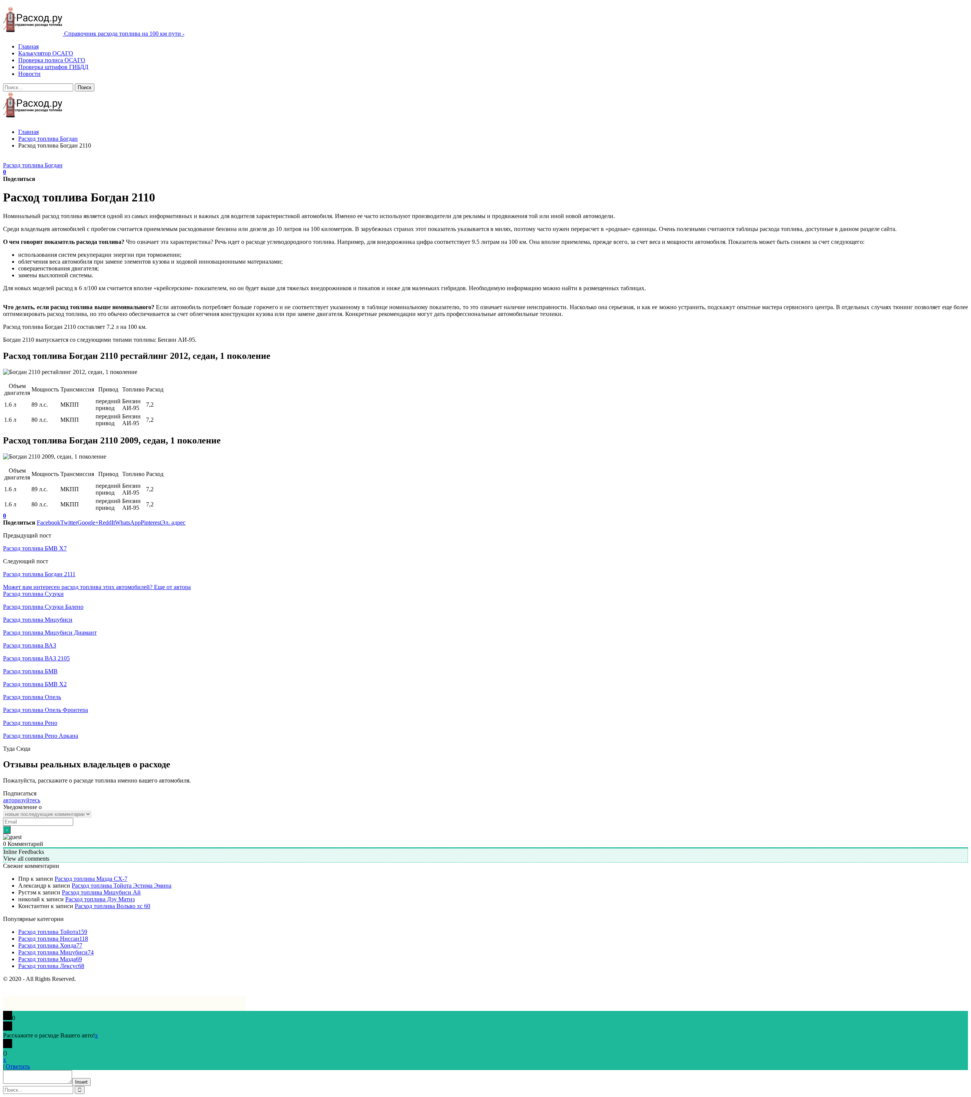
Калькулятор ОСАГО (45, 53)
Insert (81, 1082)
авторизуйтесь (21, 800)
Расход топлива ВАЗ (29, 645)
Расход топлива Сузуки (33, 594)
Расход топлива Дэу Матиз (100, 899)
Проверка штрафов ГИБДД (53, 67)
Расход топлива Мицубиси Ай (101, 892)
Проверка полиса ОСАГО (51, 60)
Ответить (18, 1066)
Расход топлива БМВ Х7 (35, 548)
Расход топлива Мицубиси (37, 619)
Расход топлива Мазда (50, 959)
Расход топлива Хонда (50, 945)
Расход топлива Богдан (33, 165)
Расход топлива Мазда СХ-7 (91, 878)
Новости (29, 74)
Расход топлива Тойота (52, 932)
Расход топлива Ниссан (53, 938)
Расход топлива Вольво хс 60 (112, 906)
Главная (28, 46)
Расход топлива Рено (30, 723)
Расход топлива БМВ (30, 671)
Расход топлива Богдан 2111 (39, 574)
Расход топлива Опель (32, 697)
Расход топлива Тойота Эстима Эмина (121, 885)
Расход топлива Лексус (51, 966)
